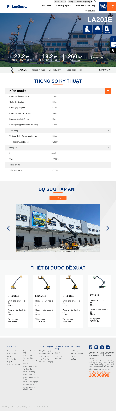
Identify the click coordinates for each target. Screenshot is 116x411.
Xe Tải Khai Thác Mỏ (30, 361)
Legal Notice (48, 407)
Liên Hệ (73, 356)
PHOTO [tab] (58, 198)
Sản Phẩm (46, 6)
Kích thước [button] (17, 91)
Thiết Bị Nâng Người (30, 366)
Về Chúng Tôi (76, 351)
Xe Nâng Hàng (28, 369)
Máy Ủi (9, 362)
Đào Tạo (58, 358)
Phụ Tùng (58, 356)
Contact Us (40, 407)
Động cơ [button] (13, 148)
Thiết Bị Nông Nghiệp (30, 382)
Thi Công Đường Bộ (46, 362)
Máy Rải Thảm (28, 355)
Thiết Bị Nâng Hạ (29, 374)
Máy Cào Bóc (27, 358)
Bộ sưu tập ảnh (55, 70)
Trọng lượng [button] (14, 165)
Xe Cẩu (25, 363)
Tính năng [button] (13, 131)
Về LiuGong (90, 11)
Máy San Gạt (11, 359)
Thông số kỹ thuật (38, 70)
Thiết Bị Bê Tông (29, 372)
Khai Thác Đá (43, 359)
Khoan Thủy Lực (29, 384)
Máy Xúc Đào (11, 353)
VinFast (73, 359)
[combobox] (60, 1)
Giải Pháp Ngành (63, 6)
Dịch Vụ (57, 353)
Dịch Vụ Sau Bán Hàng (85, 6)
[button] (8, 228)
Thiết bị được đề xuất (74, 70)
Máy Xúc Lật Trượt (13, 364)
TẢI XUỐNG (98, 57)
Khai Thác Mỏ (44, 356)
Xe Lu (9, 356)
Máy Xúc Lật (11, 351)
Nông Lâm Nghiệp (45, 351)
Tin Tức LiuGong (77, 353)
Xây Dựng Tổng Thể (46, 353)
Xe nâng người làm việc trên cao (29, 388)
